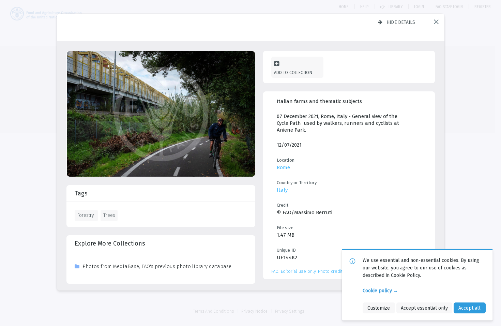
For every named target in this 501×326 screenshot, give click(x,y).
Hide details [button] (400, 22)
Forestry (85, 215)
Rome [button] (283, 167)
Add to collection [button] (293, 72)
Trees (109, 215)
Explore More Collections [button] (110, 243)
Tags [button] (81, 193)
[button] (436, 22)
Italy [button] (282, 190)
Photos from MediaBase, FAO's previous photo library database (156, 266)
